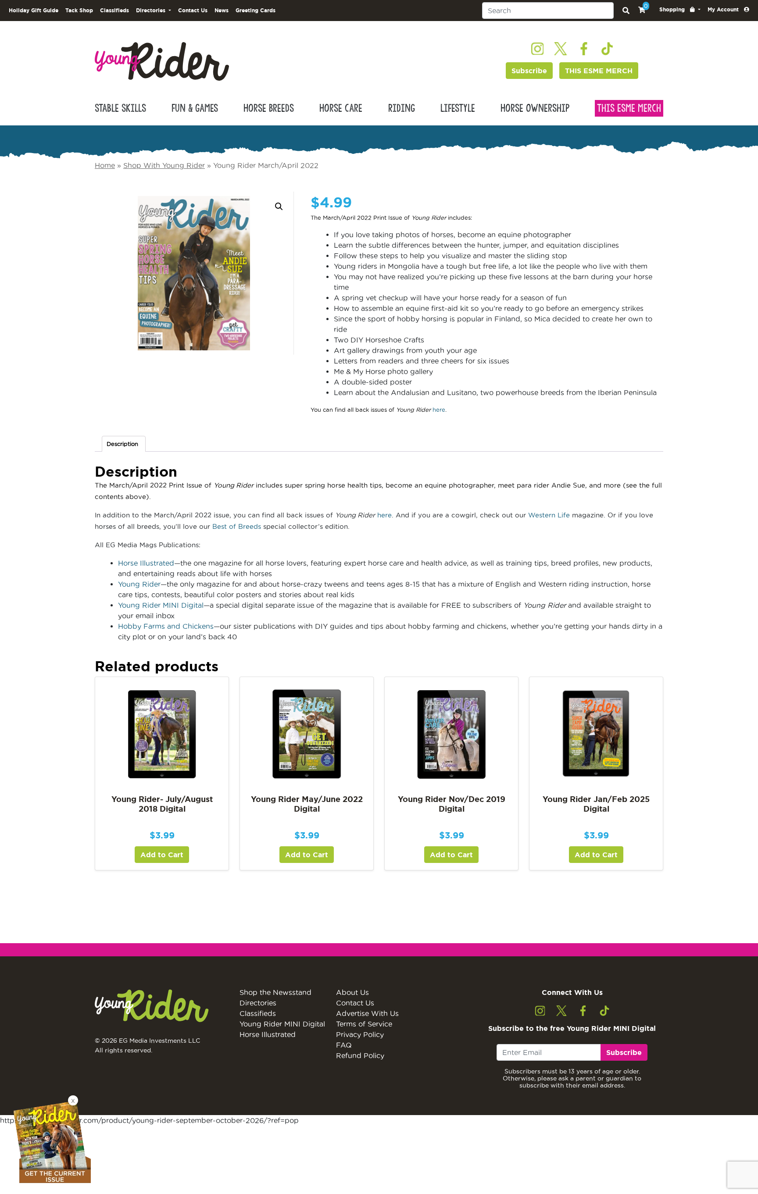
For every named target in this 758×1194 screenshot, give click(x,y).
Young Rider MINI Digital (161, 605)
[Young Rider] (162, 60)
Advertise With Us (367, 1013)
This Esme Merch (629, 108)
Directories (258, 1003)
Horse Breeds (268, 108)
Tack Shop (79, 10)
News (222, 10)
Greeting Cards (255, 10)
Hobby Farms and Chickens (166, 626)
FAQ (344, 1045)
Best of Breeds (236, 526)
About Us (352, 992)
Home (105, 165)
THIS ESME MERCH (599, 71)
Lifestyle (457, 108)
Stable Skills (120, 108)
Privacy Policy (360, 1034)
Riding (401, 108)
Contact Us (192, 10)
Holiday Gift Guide (33, 10)
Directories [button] (151, 10)
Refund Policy (360, 1055)
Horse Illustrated (146, 563)
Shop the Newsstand (275, 992)
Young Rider (139, 584)
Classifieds (114, 10)
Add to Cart (161, 855)
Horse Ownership (535, 108)
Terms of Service (364, 1024)
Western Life (549, 515)
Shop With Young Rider (164, 165)
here (439, 409)
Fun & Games (195, 108)
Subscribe (529, 71)
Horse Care (340, 108)
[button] (680, 9)
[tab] (124, 444)
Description (122, 444)
